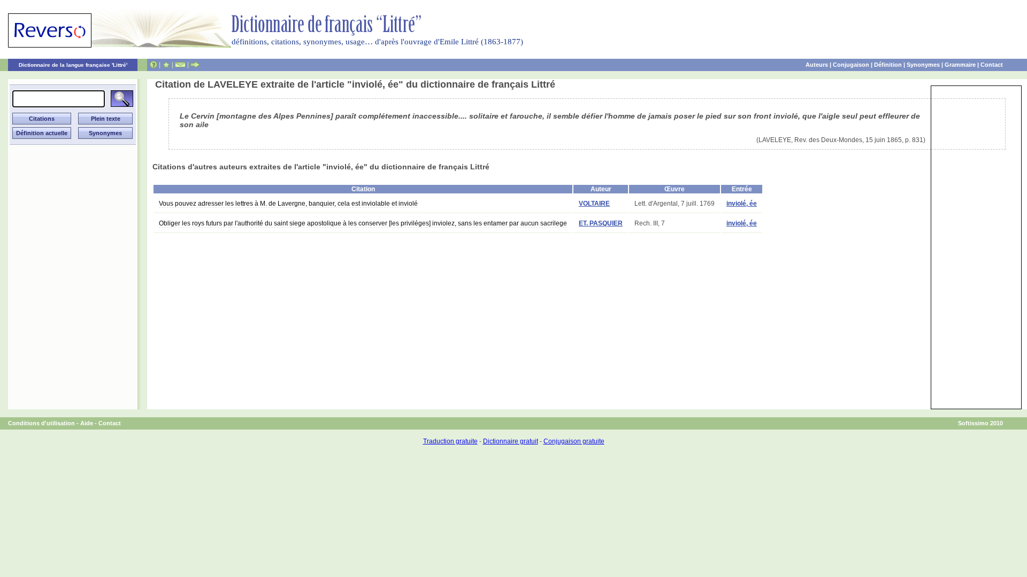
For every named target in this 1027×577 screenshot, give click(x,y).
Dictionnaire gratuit (510, 441)
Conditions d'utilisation (41, 423)
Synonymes (923, 64)
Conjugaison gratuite (573, 441)
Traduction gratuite (450, 441)
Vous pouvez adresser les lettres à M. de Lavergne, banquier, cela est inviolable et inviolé (288, 203)
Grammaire (960, 64)
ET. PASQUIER (601, 223)
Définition (888, 64)
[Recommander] (195, 64)
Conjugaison (851, 64)
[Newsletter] (180, 64)
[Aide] (153, 64)
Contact (991, 64)
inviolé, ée (741, 203)
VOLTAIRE (594, 203)
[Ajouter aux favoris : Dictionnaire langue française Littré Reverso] (166, 64)
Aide (86, 423)
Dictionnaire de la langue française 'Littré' (73, 65)
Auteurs (817, 64)
